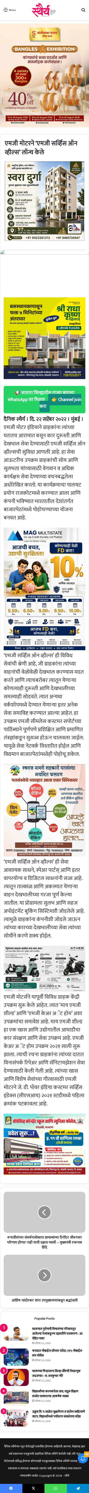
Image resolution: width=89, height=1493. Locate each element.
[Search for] (83, 12)
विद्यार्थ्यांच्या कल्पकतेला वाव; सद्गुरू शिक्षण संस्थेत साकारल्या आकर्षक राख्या (55, 1394)
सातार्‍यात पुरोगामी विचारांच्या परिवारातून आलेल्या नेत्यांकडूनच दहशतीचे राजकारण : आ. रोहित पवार (57, 1333)
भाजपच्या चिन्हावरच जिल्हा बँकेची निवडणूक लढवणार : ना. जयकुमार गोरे (56, 1373)
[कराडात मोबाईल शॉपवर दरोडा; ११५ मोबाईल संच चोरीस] (16, 1357)
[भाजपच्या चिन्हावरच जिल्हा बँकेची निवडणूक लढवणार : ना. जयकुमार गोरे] (16, 1377)
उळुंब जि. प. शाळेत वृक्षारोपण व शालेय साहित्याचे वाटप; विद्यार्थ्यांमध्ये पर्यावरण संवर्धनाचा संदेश (58, 1414)
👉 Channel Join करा (60, 403)
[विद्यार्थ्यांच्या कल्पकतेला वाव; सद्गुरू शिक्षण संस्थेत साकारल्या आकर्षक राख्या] (16, 1397)
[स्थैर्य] (44, 10)
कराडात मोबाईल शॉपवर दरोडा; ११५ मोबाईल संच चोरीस (57, 1353)
